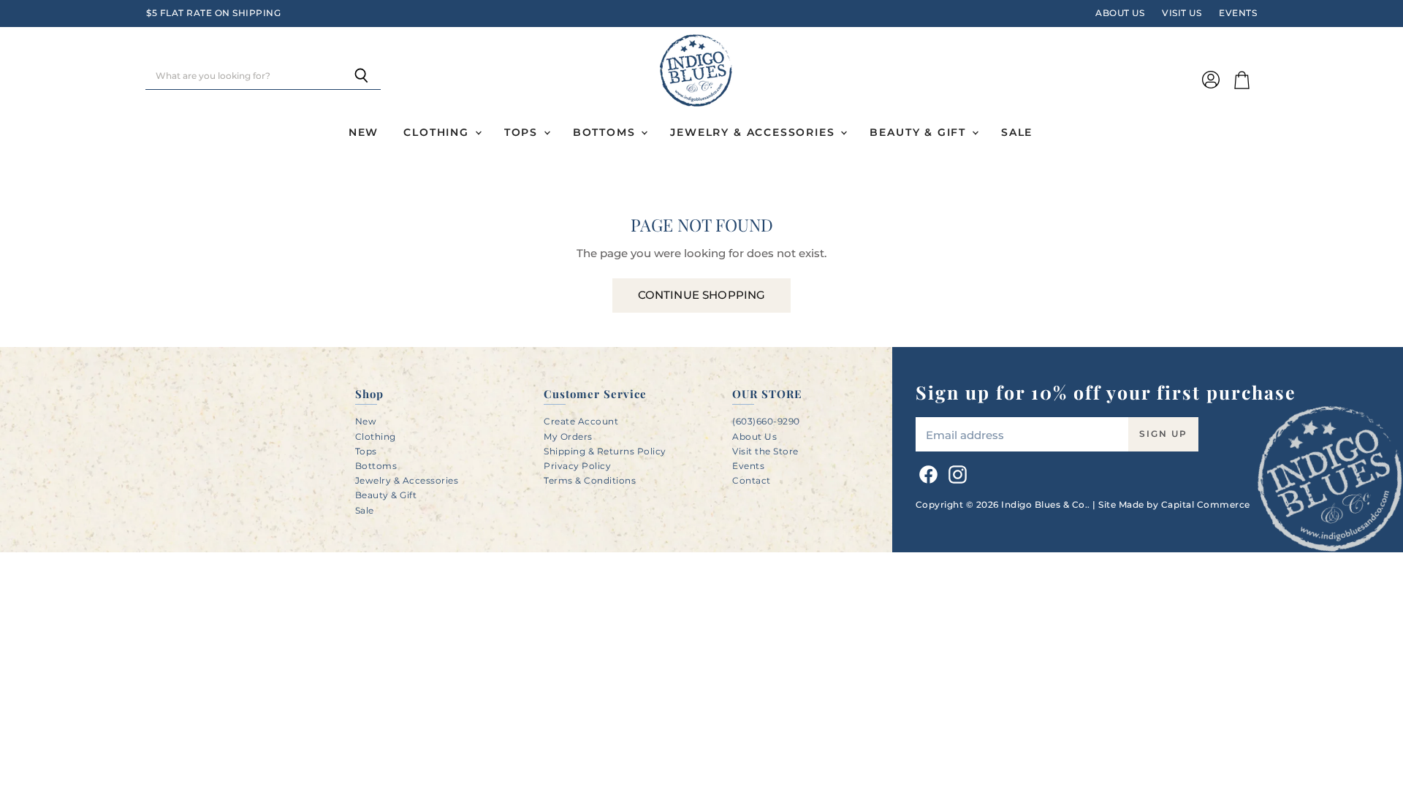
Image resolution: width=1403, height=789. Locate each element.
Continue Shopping (702, 295)
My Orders (568, 436)
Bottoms (606, 132)
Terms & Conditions (590, 480)
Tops (523, 132)
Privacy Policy (577, 465)
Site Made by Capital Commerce (1174, 504)
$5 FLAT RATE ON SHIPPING (213, 13)
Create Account (581, 421)
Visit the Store (765, 451)
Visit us (1181, 13)
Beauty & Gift (920, 132)
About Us (1119, 13)
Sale (1017, 132)
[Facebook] (926, 472)
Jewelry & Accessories (754, 132)
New (364, 132)
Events (1238, 13)
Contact (751, 480)
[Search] (361, 77)
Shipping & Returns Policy (605, 451)
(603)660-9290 (766, 421)
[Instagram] (955, 472)
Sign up (1163, 433)
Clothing (438, 132)
